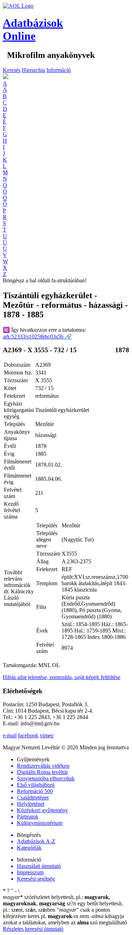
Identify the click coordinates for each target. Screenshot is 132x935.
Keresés (11, 70)
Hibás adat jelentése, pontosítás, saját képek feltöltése (61, 677)
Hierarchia (33, 70)
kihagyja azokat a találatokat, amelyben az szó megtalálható (65, 919)
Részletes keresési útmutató (33, 929)
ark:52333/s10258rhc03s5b (37, 337)
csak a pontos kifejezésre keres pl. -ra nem (56, 913)
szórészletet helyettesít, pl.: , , (56, 900)
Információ (58, 70)
